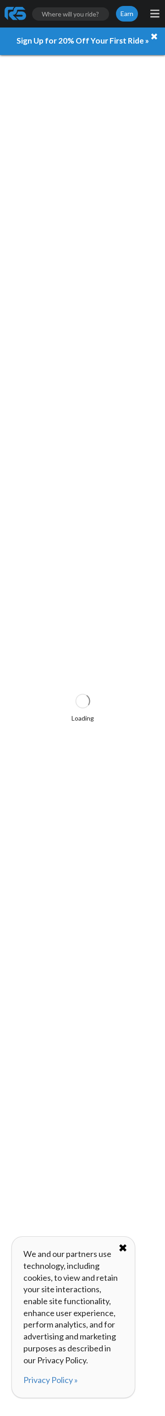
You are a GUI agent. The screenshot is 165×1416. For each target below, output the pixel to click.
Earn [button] (127, 13)
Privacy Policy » (50, 1380)
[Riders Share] (16, 14)
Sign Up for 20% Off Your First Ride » (82, 40)
